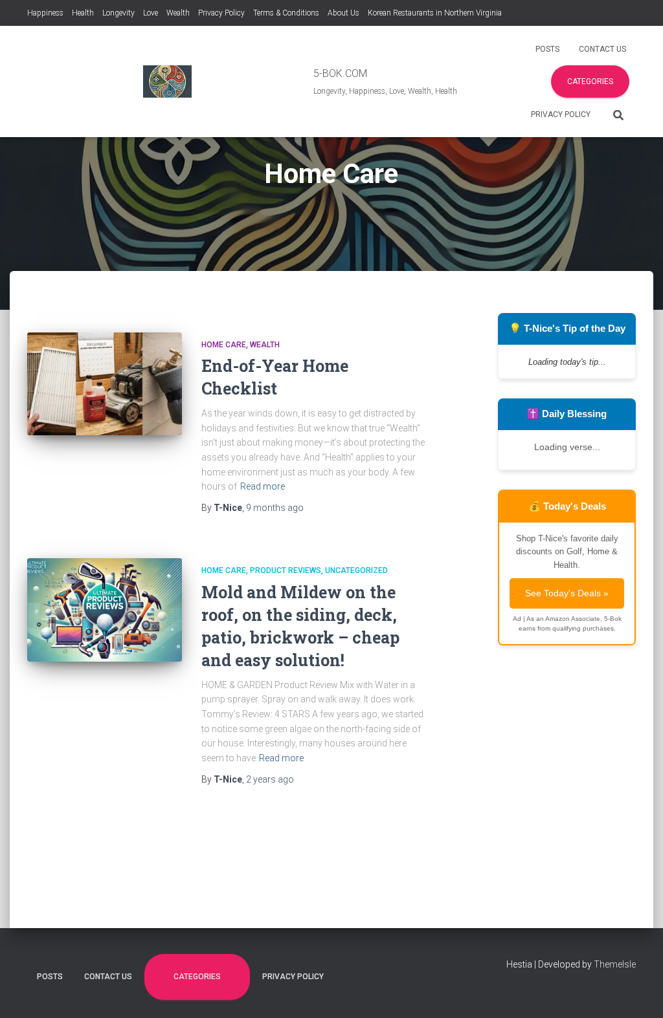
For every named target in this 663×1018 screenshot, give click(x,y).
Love (150, 12)
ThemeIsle (615, 964)
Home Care (223, 344)
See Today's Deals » (567, 593)
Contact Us (602, 49)
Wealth (178, 12)
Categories (590, 81)
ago (275, 508)
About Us (343, 12)
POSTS (547, 49)
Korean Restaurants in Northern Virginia (435, 12)
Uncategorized (356, 570)
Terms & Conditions (286, 12)
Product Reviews (285, 570)
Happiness (45, 12)
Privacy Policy (221, 12)
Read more (262, 486)
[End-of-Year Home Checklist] (104, 384)
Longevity (118, 12)
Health (83, 12)
